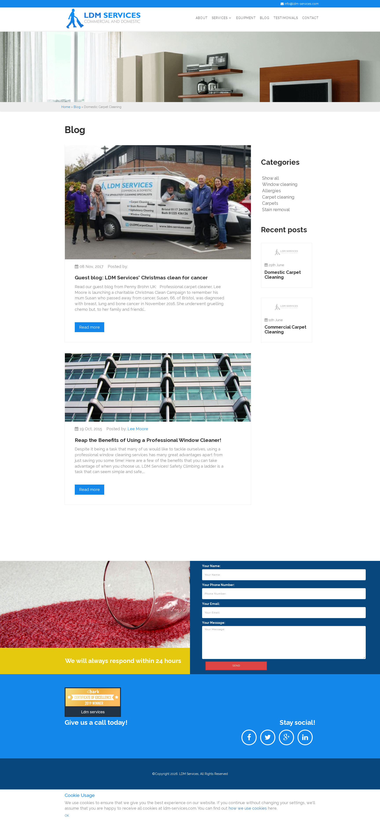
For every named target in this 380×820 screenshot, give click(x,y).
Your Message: (213, 622)
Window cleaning (280, 184)
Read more (89, 327)
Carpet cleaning (278, 197)
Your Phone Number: (218, 585)
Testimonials (286, 18)
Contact (310, 18)
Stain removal (276, 209)
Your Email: (211, 604)
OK (67, 815)
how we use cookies (247, 808)
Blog (264, 18)
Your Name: (211, 566)
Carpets (270, 203)
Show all (270, 178)
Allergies (271, 190)
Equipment (246, 18)
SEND (236, 665)
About (202, 18)
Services (220, 18)
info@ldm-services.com (302, 3)
